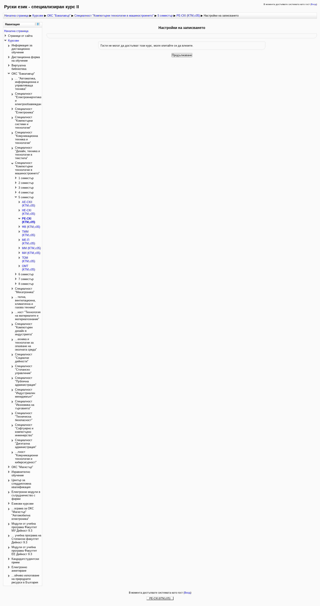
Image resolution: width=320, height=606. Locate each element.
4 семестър (26, 192)
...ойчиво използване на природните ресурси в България (25, 579)
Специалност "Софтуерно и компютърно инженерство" (24, 430)
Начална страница (16, 15)
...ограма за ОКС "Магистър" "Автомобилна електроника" (23, 513)
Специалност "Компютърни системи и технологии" (24, 122)
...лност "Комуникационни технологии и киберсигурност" (26, 457)
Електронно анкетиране (19, 569)
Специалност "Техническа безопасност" (23, 416)
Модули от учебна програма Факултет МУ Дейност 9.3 (24, 527)
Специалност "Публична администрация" (25, 381)
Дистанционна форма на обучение (26, 58)
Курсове (37, 15)
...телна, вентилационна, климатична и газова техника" (25, 302)
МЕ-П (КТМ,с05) (28, 241)
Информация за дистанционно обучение (22, 49)
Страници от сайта (20, 35)
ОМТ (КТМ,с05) (28, 267)
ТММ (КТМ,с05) (28, 233)
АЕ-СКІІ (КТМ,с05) (28, 203)
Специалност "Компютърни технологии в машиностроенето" (114, 15)
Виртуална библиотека (19, 67)
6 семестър (26, 274)
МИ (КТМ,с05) (31, 253)
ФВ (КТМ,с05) (31, 226)
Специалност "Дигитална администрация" (25, 443)
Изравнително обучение (21, 473)
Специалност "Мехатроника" (24, 290)
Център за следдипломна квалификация (21, 483)
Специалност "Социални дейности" (23, 358)
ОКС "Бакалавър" (59, 15)
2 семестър (26, 183)
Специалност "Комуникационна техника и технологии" (26, 137)
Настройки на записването (221, 15)
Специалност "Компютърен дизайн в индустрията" (24, 329)
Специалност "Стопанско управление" (23, 369)
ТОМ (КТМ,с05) (28, 259)
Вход (313, 4)
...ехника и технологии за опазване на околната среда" (26, 344)
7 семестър (26, 279)
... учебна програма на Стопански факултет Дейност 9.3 (26, 539)
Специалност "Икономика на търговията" (24, 405)
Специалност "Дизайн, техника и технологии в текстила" (27, 153)
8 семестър (26, 283)
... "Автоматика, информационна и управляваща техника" (27, 84)
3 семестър (26, 187)
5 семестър (165, 15)
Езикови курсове (23, 503)
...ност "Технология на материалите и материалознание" (27, 316)
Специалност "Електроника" (24, 110)
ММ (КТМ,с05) (31, 248)
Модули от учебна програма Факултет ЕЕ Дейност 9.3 (24, 551)
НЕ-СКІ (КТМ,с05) (28, 212)
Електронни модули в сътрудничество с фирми (26, 495)
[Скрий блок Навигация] (36, 24)
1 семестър (26, 178)
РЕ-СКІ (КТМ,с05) (188, 15)
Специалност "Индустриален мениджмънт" (25, 393)
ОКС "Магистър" (22, 467)
